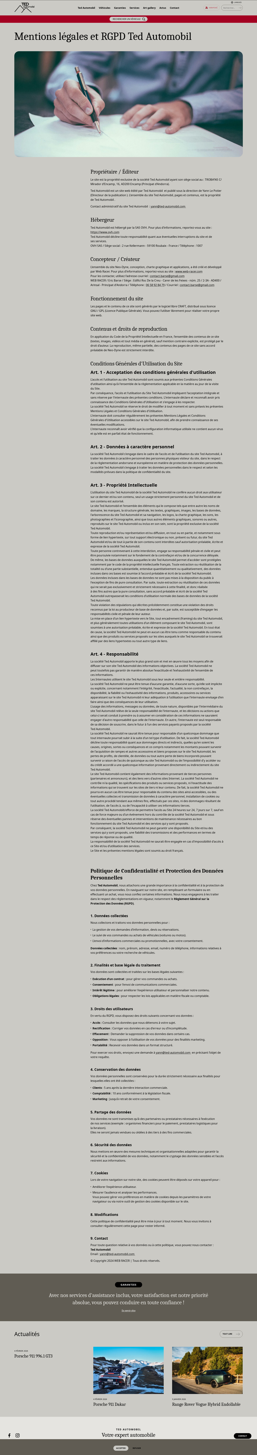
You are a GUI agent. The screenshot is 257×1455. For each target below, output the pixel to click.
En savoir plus (128, 1310)
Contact (242, 1436)
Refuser (137, 1448)
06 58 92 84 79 (155, 285)
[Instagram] (17, 1435)
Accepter (121, 1448)
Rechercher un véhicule (127, 19)
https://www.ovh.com (104, 232)
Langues (238, 2)
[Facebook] (9, 1435)
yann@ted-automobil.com (168, 206)
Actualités (27, 1334)
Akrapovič (213, 8)
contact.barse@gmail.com (167, 276)
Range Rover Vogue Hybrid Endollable (206, 1404)
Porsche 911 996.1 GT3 (33, 1356)
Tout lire (228, 1333)
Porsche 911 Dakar (109, 1404)
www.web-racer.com (189, 271)
